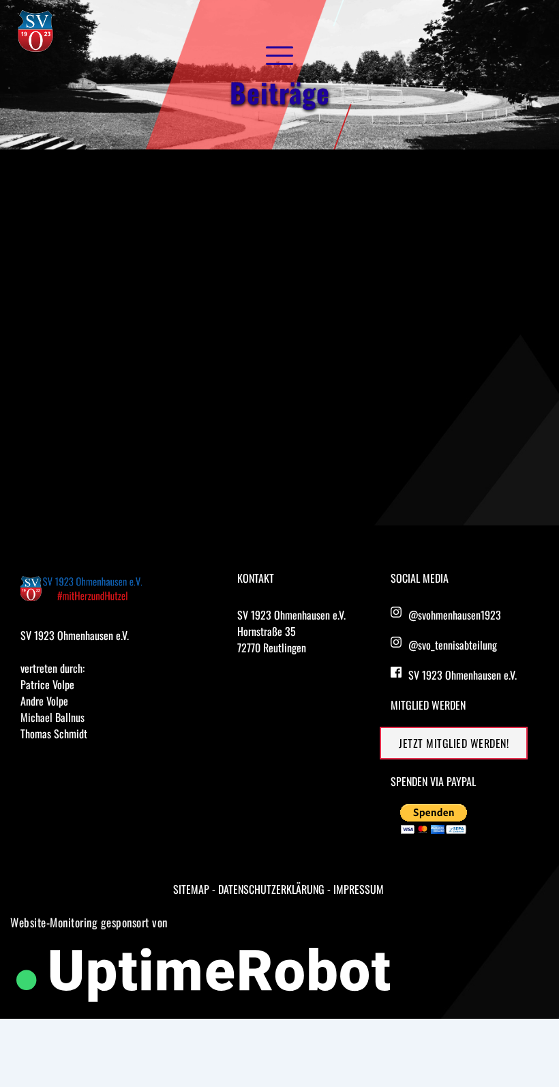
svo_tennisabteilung (457, 645)
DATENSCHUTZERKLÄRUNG (271, 889)
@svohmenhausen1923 (454, 615)
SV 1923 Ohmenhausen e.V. (462, 675)
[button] (279, 55)
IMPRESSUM (358, 889)
